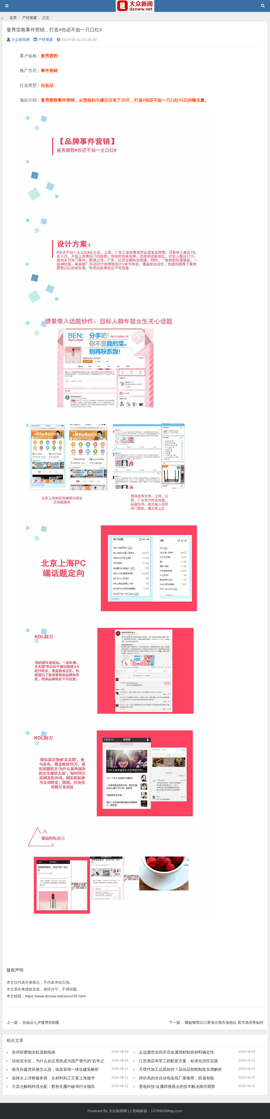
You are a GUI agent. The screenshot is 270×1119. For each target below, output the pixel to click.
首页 (13, 18)
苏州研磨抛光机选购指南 (33, 1052)
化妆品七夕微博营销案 (40, 1022)
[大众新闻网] (2, 18)
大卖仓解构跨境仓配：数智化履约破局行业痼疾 (53, 1086)
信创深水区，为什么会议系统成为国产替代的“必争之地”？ (62, 1061)
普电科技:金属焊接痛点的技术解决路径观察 (177, 1086)
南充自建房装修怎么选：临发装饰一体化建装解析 (55, 1069)
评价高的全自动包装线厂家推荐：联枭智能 (176, 1078)
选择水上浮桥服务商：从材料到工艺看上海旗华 (53, 1078)
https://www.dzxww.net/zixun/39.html (55, 996)
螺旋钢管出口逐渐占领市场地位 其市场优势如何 (224, 1022)
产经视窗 (29, 18)
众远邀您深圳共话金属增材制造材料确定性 (176, 1052)
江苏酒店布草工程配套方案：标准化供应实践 (178, 1061)
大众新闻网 (20, 39)
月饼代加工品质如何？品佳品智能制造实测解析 (180, 1069)
